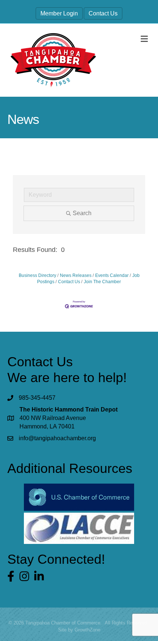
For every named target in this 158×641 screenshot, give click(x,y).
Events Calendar (112, 275)
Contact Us (103, 13)
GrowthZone (87, 630)
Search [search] (82, 213)
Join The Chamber (102, 281)
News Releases (75, 275)
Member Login (59, 13)
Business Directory (37, 275)
